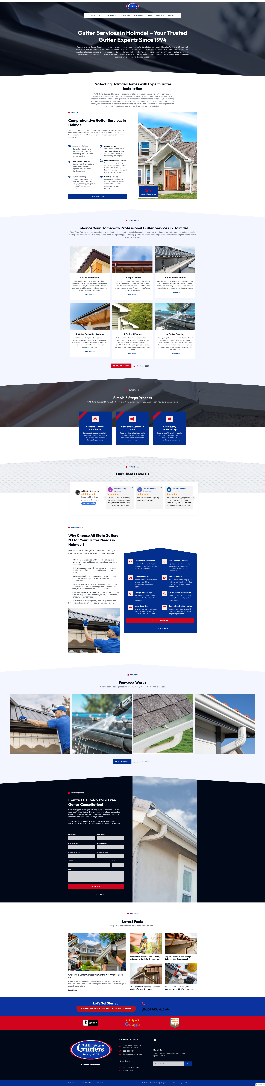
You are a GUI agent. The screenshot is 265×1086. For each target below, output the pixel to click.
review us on (88, 503)
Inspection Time (102, 852)
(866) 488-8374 (155, 1009)
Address (71, 861)
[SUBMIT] (188, 1063)
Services (110, 15)
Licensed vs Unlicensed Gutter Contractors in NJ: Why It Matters (179, 988)
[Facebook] (155, 1040)
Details (70, 870)
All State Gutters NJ (90, 491)
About (101, 15)
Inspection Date (74, 852)
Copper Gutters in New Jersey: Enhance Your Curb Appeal (178, 957)
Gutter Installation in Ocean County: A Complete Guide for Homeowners (145, 957)
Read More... (72, 990)
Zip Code (114, 861)
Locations (160, 15)
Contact (171, 15)
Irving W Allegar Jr (121, 488)
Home (93, 15)
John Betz (147, 488)
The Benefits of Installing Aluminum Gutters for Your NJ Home (145, 988)
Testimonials (125, 15)
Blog (150, 15)
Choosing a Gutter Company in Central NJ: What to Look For (95, 976)
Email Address (102, 843)
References (138, 15)
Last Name (101, 834)
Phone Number (73, 843)
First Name (72, 834)
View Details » (90, 294)
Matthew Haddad (180, 488)
